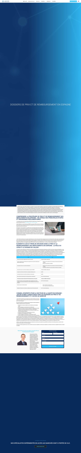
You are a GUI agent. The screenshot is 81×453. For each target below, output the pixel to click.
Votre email (43, 335)
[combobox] (43, 339)
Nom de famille (55, 332)
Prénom (43, 332)
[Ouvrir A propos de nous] (34, 1)
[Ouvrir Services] (39, 1)
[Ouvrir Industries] (50, 1)
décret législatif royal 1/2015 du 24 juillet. (31, 222)
